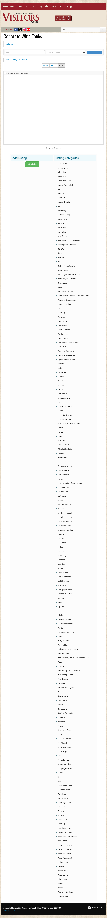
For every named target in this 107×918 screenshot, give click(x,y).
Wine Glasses (63, 870)
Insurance (62, 500)
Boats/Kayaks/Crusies (67, 278)
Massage (61, 559)
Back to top (97, 907)
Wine (27, 7)
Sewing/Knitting (64, 764)
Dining (60, 368)
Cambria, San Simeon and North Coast (73, 295)
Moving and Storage (66, 593)
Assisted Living (64, 215)
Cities (20, 7)
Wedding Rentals (65, 849)
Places (54, 7)
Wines (60, 887)
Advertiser (62, 172)
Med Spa (61, 564)
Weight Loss (63, 862)
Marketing (62, 555)
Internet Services (64, 504)
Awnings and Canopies (67, 244)
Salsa (60, 734)
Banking (61, 257)
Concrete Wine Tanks (66, 355)
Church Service (64, 329)
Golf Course (62, 457)
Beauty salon (63, 270)
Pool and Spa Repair (66, 674)
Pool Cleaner (63, 679)
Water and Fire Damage (67, 836)
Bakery (60, 253)
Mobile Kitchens (64, 576)
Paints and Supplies (66, 632)
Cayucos (61, 317)
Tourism (61, 815)
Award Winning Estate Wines (69, 240)
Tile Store (61, 806)
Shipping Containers (66, 768)
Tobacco (61, 811)
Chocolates (62, 325)
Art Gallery (62, 210)
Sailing (60, 726)
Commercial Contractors (68, 342)
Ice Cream (62, 496)
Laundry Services (65, 517)
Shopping (62, 772)
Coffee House (63, 338)
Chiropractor (63, 321)
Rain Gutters (63, 692)
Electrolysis (62, 393)
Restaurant (62, 709)
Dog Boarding (63, 381)
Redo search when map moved (17, 73)
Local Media (62, 538)
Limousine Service (65, 525)
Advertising (62, 176)
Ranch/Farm (63, 696)
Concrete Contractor (66, 351)
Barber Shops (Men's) (66, 266)
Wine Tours (62, 879)
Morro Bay (62, 585)
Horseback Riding (65, 487)
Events (60, 402)
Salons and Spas (64, 730)
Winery (60, 883)
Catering (61, 312)
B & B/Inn (61, 249)
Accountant (62, 163)
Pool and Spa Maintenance (69, 670)
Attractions (62, 227)
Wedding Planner (65, 845)
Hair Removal (63, 474)
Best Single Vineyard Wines (69, 274)
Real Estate (62, 700)
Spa (59, 781)
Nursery (61, 611)
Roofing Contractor (66, 713)
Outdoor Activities (65, 623)
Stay (40, 7)
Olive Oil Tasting (64, 619)
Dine (34, 7)
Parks (60, 636)
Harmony (61, 479)
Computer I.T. (63, 346)
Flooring (61, 427)
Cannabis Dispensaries (67, 300)
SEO (59, 755)
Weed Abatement (65, 858)
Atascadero (62, 219)
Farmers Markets (65, 406)
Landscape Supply (65, 513)
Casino (60, 308)
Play (46, 7)
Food (60, 436)
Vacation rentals (64, 828)
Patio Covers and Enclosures (69, 649)
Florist (60, 432)
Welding (61, 866)
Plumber (61, 666)
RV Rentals (62, 717)
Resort (60, 704)
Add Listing (32, 164)
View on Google (9, 910)
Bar (59, 261)
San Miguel (62, 743)
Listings (9, 44)
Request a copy (66, 7)
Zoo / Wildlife (63, 896)
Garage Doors (63, 444)
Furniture (61, 440)
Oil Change (62, 615)
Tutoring (61, 823)
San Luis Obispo (64, 738)
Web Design (62, 841)
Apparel (61, 193)
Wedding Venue (64, 853)
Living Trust (62, 534)
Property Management (67, 687)
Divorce (61, 376)
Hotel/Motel (63, 491)
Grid (54, 65)
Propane (61, 683)
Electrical (61, 389)
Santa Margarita (64, 747)
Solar (60, 777)
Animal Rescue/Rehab (67, 185)
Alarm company (64, 180)
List (46, 65)
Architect (61, 197)
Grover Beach (63, 470)
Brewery (61, 287)
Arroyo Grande (64, 202)
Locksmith (62, 542)
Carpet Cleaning (64, 304)
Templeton (62, 794)
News (12, 7)
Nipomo (61, 606)
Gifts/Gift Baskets (65, 449)
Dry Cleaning (63, 385)
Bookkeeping (63, 283)
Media (60, 568)
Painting (61, 628)
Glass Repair (63, 453)
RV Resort (62, 721)
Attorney (61, 223)
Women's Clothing (65, 892)
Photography (63, 653)
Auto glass (62, 232)
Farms (60, 410)
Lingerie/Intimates (65, 530)
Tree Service (62, 819)
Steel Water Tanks (65, 785)
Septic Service (63, 760)
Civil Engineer (63, 334)
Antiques (61, 189)
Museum (61, 598)
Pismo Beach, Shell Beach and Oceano (73, 657)
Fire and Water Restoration (69, 423)
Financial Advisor (64, 419)
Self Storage (62, 751)
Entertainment (64, 398)
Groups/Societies (65, 466)
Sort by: (19, 60)
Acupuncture (63, 168)
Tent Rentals (63, 798)
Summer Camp (64, 789)
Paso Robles (63, 645)
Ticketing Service (64, 802)
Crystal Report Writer (66, 359)
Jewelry (61, 508)
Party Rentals (63, 640)
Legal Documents (65, 521)
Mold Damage (63, 581)
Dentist (61, 364)
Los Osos (61, 551)
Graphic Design (64, 462)
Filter (7, 60)
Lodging (61, 547)
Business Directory (65, 291)
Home (5, 7)
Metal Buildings (64, 572)
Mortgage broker (65, 589)
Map (62, 65)
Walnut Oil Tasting (65, 832)
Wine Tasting (63, 875)
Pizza (60, 662)
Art (59, 206)
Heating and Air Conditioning (70, 483)
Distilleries (62, 372)
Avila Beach (62, 236)
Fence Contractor (65, 415)
